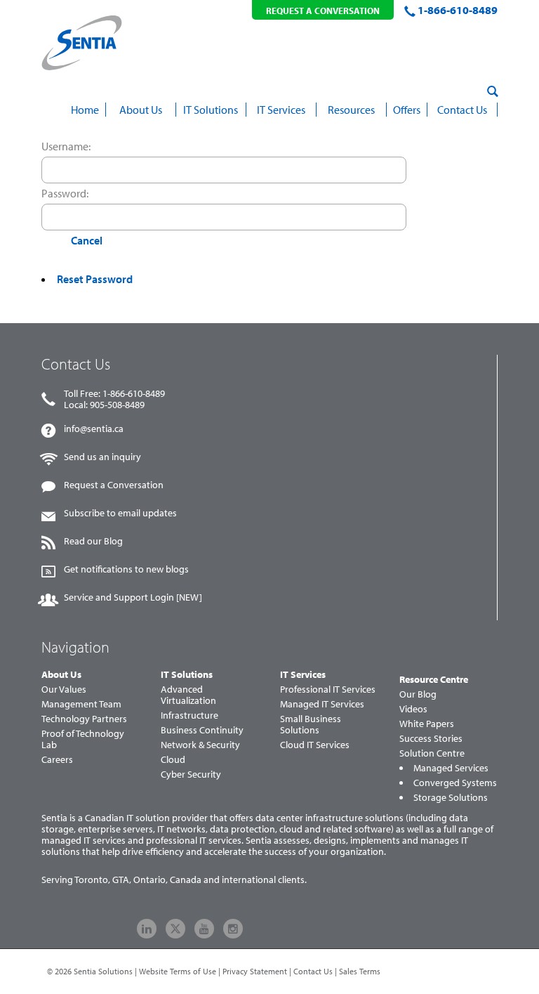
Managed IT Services (322, 704)
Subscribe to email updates (120, 512)
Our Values (63, 689)
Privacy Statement (254, 971)
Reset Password (95, 279)
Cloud (173, 759)
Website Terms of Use (177, 971)
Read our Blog (93, 541)
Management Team (81, 704)
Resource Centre (433, 679)
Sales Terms (359, 971)
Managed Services (450, 767)
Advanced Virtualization (188, 695)
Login (55, 240)
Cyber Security (191, 774)
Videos (413, 708)
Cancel (86, 240)
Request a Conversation (114, 484)
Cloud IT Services (315, 744)
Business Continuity (202, 730)
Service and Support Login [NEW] (133, 597)
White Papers (426, 723)
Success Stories (431, 738)
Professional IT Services (327, 689)
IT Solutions (187, 674)
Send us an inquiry (102, 456)
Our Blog (418, 694)
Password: (64, 193)
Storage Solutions (450, 797)
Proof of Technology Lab (82, 739)
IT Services (303, 674)
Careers (57, 759)
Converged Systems (455, 782)
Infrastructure (189, 715)
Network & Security (200, 744)
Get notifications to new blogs (126, 569)
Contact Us (313, 971)
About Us (61, 674)
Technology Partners (84, 718)
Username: (66, 146)
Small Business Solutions (310, 724)
